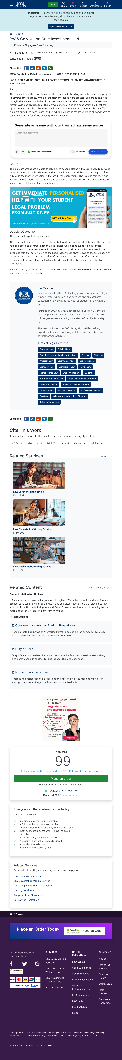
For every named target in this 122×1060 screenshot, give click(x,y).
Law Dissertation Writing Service (32, 880)
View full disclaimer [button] (59, 26)
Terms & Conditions (33, 1045)
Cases (19, 33)
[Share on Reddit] (38, 68)
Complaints (105, 983)
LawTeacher (88, 52)
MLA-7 (51, 443)
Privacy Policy (16, 1045)
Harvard (64, 443)
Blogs (75, 1012)
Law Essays (78, 961)
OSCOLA (17, 443)
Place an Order (92, 930)
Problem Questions (82, 979)
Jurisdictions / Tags (98, 587)
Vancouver (80, 443)
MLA (39, 443)
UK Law (37, 59)
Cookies (48, 1045)
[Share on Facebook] (26, 68)
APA (29, 443)
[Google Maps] (37, 963)
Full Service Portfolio (25, 899)
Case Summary (44, 52)
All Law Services (54, 987)
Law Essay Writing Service (28, 876)
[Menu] (12, 4)
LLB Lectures (79, 1006)
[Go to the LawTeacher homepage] (21, 4)
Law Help (77, 1000)
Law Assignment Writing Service (31, 885)
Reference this (67, 52)
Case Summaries (81, 967)
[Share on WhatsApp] (50, 68)
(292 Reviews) (70, 790)
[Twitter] (25, 963)
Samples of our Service (26, 895)
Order (53, 4)
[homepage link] (11, 33)
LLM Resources (80, 994)
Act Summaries (80, 973)
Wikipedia (96, 443)
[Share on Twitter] (32, 68)
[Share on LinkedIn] (44, 68)
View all (105, 456)
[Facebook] (12, 963)
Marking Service (22, 890)
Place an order (61, 778)
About (102, 958)
